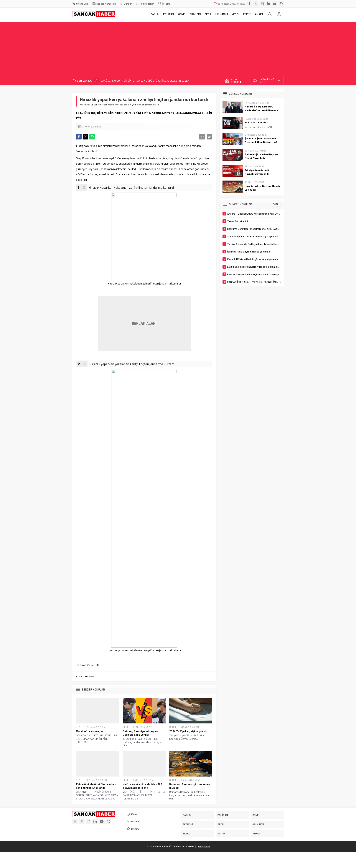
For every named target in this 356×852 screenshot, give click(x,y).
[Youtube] (274, 3)
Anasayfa (84, 104)
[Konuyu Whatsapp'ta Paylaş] (92, 136)
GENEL (94, 104)
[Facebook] (249, 3)
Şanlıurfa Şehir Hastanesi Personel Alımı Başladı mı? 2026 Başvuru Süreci (261, 142)
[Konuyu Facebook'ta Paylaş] (79, 136)
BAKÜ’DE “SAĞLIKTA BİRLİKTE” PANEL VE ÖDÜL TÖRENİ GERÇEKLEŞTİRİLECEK (145, 80)
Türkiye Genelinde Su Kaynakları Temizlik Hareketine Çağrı (257, 174)
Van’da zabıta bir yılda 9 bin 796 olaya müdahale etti (142, 786)
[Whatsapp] (281, 3)
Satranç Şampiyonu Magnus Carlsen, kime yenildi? (140, 733)
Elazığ (91, 676)
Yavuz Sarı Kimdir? (256, 122)
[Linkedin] (268, 3)
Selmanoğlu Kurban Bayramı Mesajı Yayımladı (262, 156)
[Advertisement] (178, 48)
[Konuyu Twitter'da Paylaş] (85, 136)
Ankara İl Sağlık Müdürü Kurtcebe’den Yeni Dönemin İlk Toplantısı (261, 110)
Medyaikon (204, 846)
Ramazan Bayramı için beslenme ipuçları (189, 786)
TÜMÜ (275, 204)
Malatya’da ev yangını (89, 731)
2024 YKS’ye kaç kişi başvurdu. (188, 731)
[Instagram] (262, 3)
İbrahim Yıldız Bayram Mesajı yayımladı (262, 187)
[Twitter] (255, 3)
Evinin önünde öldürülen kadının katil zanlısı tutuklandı (96, 786)
